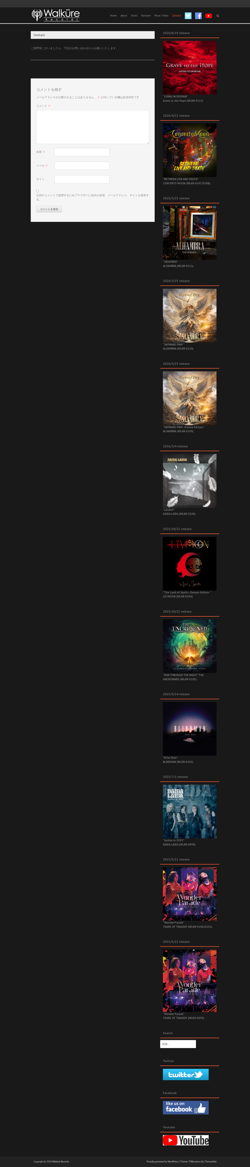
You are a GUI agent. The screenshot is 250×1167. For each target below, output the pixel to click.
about (123, 15)
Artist (134, 15)
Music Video (161, 15)
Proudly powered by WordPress (162, 1161)
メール (42, 165)
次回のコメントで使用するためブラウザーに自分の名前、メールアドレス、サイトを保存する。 (92, 197)
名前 (40, 152)
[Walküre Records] (56, 15)
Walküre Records (60, 1161)
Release (146, 15)
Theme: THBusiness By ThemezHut (198, 1161)
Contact (176, 15)
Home (113, 15)
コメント (43, 106)
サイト (40, 179)
